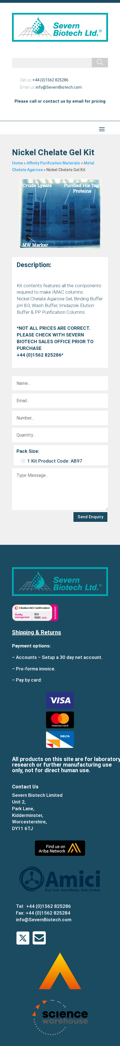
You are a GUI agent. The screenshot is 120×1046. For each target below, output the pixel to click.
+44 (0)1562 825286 (50, 80)
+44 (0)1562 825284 (48, 913)
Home (17, 163)
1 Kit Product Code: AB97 (54, 461)
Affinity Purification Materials (53, 163)
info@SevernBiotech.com (59, 87)
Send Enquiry (90, 516)
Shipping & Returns (36, 632)
